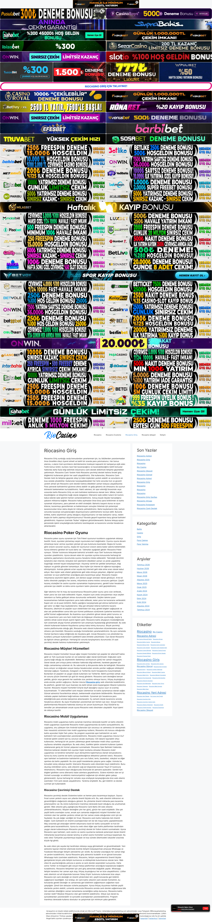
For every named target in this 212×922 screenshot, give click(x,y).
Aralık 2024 (142, 591)
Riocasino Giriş (131, 435)
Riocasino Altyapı (144, 501)
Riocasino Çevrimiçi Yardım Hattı (146, 702)
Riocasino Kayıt (141, 669)
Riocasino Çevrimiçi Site (143, 699)
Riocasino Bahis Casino (143, 642)
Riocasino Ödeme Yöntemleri (145, 705)
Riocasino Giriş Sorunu (157, 664)
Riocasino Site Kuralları (158, 678)
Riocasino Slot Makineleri (144, 683)
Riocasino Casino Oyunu (159, 650)
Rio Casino (141, 467)
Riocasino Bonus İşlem (143, 645)
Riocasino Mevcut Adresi (144, 672)
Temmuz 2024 (143, 610)
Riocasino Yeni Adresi (151, 692)
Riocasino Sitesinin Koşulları (145, 680)
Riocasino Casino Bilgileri (144, 650)
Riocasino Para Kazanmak (144, 678)
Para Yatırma (142, 544)
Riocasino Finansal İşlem (144, 656)
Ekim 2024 (141, 598)
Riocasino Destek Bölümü (144, 653)
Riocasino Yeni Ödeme (143, 696)
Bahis (139, 529)
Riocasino (97, 435)
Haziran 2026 (143, 568)
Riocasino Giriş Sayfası (147, 497)
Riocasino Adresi (144, 456)
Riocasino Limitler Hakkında (154, 669)
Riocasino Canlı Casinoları (157, 645)
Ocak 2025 (142, 587)
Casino (140, 533)
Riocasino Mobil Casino (158, 672)
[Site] (53, 150)
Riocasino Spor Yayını (158, 683)
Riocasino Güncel (144, 475)
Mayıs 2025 (142, 583)
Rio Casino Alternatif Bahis (144, 639)
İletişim (163, 435)
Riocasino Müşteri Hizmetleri (158, 675)
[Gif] (106, 207)
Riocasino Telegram (142, 686)
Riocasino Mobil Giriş (143, 675)
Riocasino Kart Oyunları (160, 666)
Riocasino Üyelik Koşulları (144, 707)
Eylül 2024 (141, 602)
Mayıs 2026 (142, 572)
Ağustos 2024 (143, 606)
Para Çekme (142, 540)
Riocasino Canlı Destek (147, 508)
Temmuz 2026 (143, 565)
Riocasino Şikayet (149, 435)
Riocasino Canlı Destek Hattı (159, 647)
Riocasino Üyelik (158, 705)
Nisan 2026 (142, 576)
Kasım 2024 (142, 595)
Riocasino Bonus (155, 642)
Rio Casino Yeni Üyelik (156, 696)
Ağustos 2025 (143, 580)
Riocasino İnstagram (146, 505)
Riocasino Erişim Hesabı (159, 653)
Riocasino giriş (93, 682)
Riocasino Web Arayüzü (155, 686)
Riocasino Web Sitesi (143, 689)
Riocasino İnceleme (113, 435)
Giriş (139, 537)
